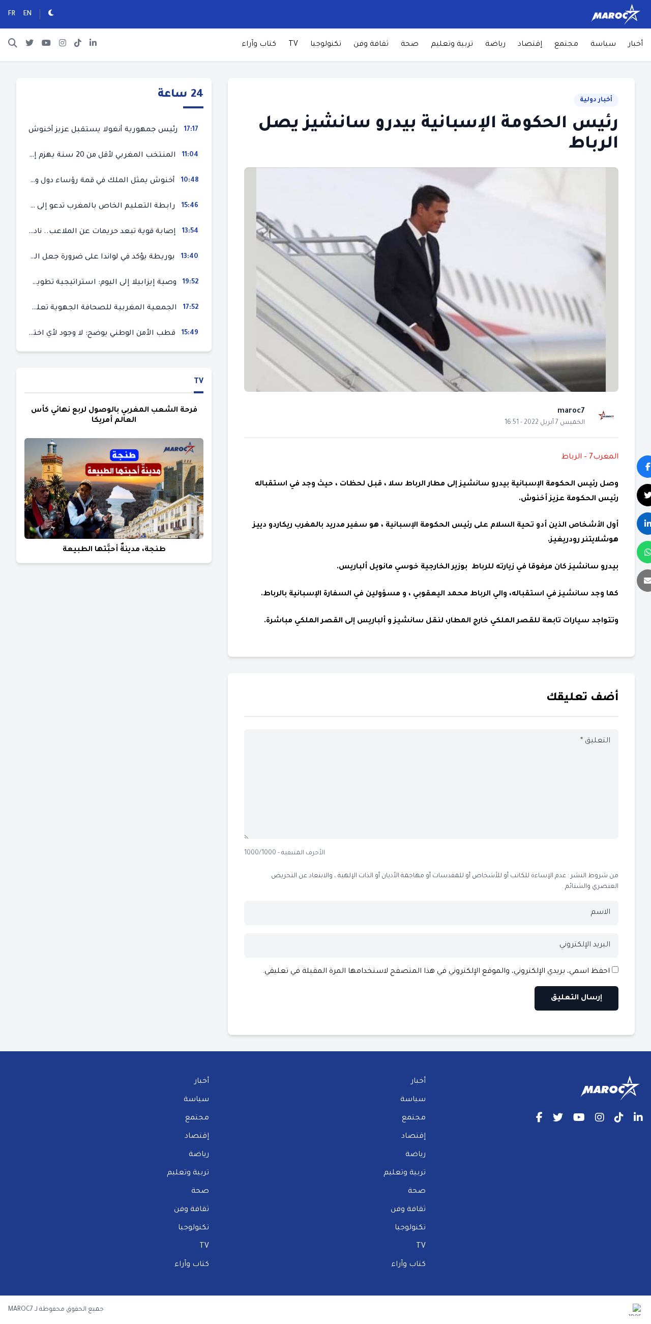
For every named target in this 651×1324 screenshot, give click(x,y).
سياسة (603, 45)
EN (27, 14)
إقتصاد (530, 45)
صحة (410, 45)
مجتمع (566, 45)
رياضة (495, 45)
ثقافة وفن (371, 45)
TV (293, 45)
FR (11, 14)
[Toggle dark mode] (51, 14)
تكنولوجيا (325, 45)
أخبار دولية (596, 100)
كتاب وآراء (259, 45)
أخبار (635, 45)
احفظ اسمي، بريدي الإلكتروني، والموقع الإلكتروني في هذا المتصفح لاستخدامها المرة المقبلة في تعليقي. (436, 972)
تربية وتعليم (452, 45)
